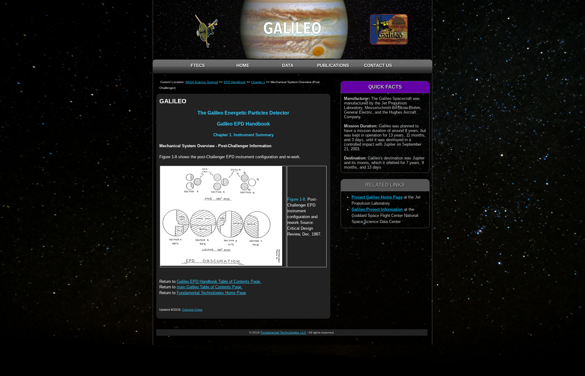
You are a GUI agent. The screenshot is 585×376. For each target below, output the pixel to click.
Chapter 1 (258, 82)
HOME (242, 65)
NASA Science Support (202, 82)
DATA (287, 65)
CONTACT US (378, 65)
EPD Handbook (235, 82)
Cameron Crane (192, 309)
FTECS (198, 65)
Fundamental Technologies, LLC (283, 332)
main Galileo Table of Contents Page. (210, 287)
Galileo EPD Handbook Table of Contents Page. (219, 281)
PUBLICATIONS (333, 65)
